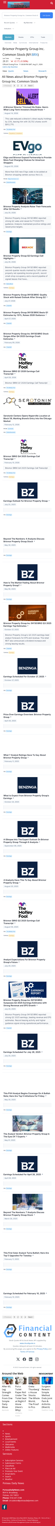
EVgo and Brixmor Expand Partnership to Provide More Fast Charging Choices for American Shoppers (27, 160)
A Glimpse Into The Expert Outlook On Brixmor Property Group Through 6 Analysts (26, 840)
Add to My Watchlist (10, 67)
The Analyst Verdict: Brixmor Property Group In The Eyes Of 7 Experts (26, 1135)
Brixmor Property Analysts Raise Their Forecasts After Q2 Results (27, 207)
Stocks (20, 37)
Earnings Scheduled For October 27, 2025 (24, 676)
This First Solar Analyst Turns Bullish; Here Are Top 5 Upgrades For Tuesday (26, 1254)
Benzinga (9, 231)
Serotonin (10, 428)
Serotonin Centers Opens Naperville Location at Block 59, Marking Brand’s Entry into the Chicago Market (27, 418)
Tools (43, 37)
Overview (8, 43)
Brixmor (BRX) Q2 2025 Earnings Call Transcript (21, 922)
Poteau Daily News (17, 1518)
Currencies (23, 43)
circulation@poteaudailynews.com (23, 1500)
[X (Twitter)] (18, 1360)
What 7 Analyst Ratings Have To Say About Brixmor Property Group (24, 756)
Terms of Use (45, 1518)
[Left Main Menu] (5, 2)
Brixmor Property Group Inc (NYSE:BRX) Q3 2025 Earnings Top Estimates (27, 624)
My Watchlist (28, 23)
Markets (8, 37)
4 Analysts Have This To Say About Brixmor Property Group (24, 881)
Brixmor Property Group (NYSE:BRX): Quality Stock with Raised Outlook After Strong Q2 (25, 296)
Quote (11, 71)
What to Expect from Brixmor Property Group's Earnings (26, 797)
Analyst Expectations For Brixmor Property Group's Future (24, 961)
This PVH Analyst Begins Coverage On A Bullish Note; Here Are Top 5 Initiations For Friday (26, 1094)
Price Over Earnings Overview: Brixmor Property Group (27, 715)
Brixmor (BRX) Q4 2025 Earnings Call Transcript (21, 457)
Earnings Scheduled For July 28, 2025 (23, 1052)
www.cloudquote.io (27, 1343)
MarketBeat (9, 284)
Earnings (11, 287)
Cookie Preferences (32, 1520)
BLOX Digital (36, 1522)
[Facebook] (24, 1360)
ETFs (32, 37)
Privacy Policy (42, 1349)
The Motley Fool (10, 129)
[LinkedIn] (30, 1360)
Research (42, 71)
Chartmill (8, 305)
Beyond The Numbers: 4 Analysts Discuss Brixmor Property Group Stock (23, 540)
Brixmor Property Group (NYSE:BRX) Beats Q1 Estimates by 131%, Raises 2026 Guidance (25, 313)
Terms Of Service (27, 1351)
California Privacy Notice (18, 1520)
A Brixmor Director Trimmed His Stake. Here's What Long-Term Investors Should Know (25, 108)
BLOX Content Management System (19, 1522)
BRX (35, 54)
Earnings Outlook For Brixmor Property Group (26, 501)
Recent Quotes (9, 23)
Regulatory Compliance (15, 133)
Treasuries (43, 43)
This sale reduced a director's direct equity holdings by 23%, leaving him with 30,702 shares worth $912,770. (28, 122)
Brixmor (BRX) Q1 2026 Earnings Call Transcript (21, 372)
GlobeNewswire (10, 182)
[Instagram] (37, 1360)
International (33, 43)
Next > (30, 85)
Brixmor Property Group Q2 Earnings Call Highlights (23, 257)
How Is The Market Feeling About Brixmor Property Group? (23, 584)
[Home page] (19, 4)
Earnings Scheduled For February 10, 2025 (25, 1293)
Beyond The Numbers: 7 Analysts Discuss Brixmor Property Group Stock (23, 1213)
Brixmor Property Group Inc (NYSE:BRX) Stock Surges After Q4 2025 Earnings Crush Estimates (26, 336)
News (15, 43)
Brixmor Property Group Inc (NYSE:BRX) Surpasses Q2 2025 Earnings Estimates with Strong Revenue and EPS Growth (25, 1003)
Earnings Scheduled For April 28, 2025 (23, 1174)
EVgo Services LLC (13, 179)
